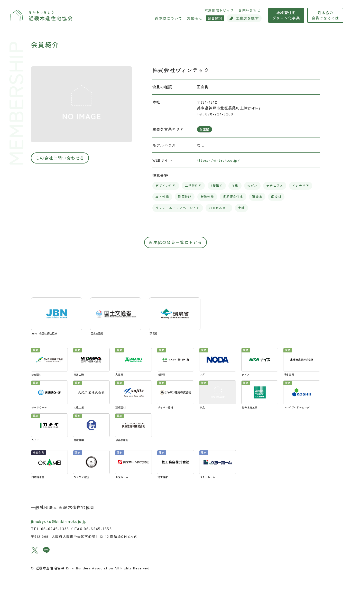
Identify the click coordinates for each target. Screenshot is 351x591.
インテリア (300, 185)
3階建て (217, 185)
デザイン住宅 (165, 185)
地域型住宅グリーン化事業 (286, 15)
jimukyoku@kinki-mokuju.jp (59, 521)
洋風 (235, 185)
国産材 (276, 196)
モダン (252, 185)
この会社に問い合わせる (59, 158)
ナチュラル (274, 185)
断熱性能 (207, 196)
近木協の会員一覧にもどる (175, 242)
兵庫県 (204, 129)
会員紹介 (45, 44)
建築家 (257, 196)
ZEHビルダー (219, 207)
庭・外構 (162, 196)
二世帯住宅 (193, 185)
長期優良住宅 (233, 196)
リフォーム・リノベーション (177, 207)
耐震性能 (184, 196)
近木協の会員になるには (325, 15)
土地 (241, 207)
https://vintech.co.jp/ (218, 160)
